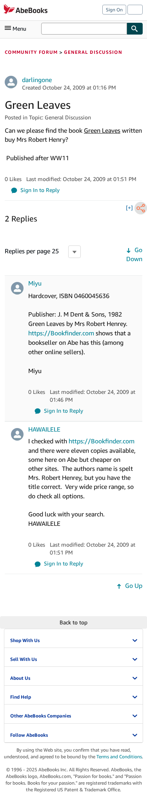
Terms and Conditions (119, 756)
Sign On (114, 10)
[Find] (135, 29)
